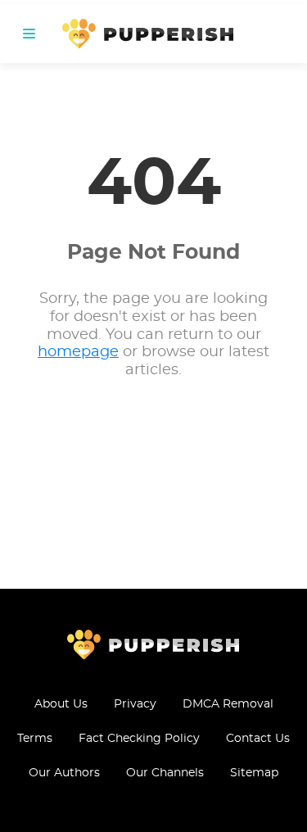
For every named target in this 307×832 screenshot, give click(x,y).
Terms (34, 738)
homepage (78, 352)
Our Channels (165, 773)
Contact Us (258, 738)
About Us (61, 704)
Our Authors (64, 773)
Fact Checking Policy (139, 738)
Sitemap (254, 773)
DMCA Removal (228, 704)
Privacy (135, 704)
